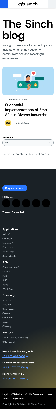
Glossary (6, 326)
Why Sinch (7, 304)
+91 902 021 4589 (13, 378)
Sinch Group (8, 308)
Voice (5, 284)
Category (7, 137)
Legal (5, 394)
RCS (4, 275)
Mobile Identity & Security (15, 337)
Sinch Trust (8, 251)
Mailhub (6, 271)
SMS (4, 280)
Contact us (8, 317)
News (5, 322)
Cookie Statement (34, 394)
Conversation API (10, 267)
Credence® (7, 243)
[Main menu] (4, 4)
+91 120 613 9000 (13, 356)
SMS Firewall (8, 341)
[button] (52, 4)
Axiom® (6, 234)
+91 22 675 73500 (13, 367)
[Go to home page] (28, 4)
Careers (6, 313)
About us (6, 300)
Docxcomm (8, 247)
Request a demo (14, 188)
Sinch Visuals (9, 256)
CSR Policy (16, 394)
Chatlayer (7, 238)
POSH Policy (18, 398)
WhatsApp (7, 289)
